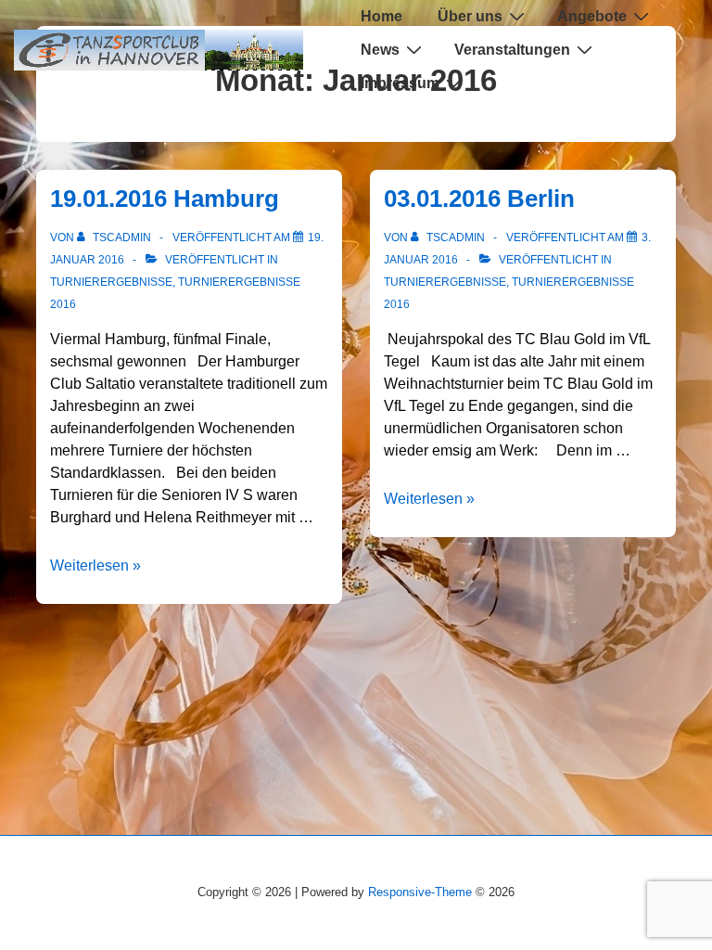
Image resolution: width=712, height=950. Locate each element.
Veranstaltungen (512, 50)
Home (381, 16)
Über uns (470, 16)
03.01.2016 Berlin (479, 198)
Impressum (400, 83)
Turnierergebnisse (111, 282)
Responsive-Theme (420, 892)
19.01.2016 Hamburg (164, 198)
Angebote (592, 16)
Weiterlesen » (95, 565)
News (380, 50)
